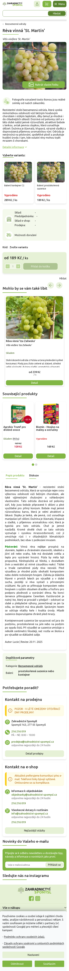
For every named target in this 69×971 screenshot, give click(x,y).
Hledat (54, 13)
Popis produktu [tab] (15, 474)
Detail (18, 454)
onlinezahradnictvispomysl (30, 904)
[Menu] (57, 4)
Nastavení (33, 954)
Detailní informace (13, 148)
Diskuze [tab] (34, 474)
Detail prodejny (33, 759)
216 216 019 (18, 737)
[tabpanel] (18, 429)
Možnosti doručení (25, 235)
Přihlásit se (52, 870)
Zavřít (9, 278)
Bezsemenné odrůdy (30, 671)
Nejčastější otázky (33, 836)
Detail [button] (33, 381)
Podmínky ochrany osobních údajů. (24, 936)
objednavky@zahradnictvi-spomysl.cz (34, 800)
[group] (33, 340)
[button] (33, 370)
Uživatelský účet (35, 4)
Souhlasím (49, 963)
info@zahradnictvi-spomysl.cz (29, 819)
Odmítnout (17, 963)
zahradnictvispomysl (36, 904)
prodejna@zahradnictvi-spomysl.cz (32, 747)
